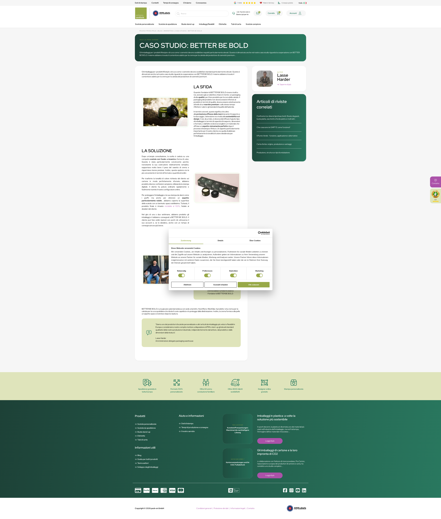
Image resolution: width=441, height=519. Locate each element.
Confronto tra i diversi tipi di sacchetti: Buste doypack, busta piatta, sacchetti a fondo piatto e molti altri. (278, 117)
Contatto (250, 508)
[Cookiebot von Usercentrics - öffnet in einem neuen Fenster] (260, 233)
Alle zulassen (253, 285)
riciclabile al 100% (172, 206)
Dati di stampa (141, 3)
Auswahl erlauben (220, 285)
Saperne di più (285, 84)
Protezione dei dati (221, 508)
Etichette (222, 24)
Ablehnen (187, 285)
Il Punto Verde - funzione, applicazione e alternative (277, 136)
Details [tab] (220, 241)
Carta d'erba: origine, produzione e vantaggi (274, 144)
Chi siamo (187, 3)
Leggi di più (269, 441)
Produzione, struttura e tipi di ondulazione (273, 152)
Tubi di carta (236, 24)
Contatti (155, 3)
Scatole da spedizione (168, 24)
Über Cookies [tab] (255, 241)
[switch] (207, 275)
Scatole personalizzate (144, 24)
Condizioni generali (204, 508)
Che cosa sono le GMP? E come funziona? (273, 127)
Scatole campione (253, 24)
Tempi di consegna (171, 3)
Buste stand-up (187, 24)
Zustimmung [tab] (186, 241)
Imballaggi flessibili (206, 24)
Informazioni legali (237, 508)
